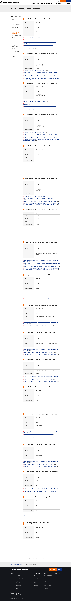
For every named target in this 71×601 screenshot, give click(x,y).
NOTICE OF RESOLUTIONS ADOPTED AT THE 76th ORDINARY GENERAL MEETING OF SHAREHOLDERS (41, 134)
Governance (45, 582)
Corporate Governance (19, 582)
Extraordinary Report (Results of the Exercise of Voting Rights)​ (34, 37)
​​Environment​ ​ (45, 579)
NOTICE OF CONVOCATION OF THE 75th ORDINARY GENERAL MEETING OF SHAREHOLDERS (40, 168)
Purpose (17, 576)
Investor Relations (16, 16)
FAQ (50, 1)
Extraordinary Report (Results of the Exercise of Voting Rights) (34, 70)
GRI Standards (46, 588)
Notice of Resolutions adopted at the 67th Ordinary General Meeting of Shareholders (38, 406)
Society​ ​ (45, 581)
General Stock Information (16, 35)
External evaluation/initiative (47, 585)
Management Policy (14, 27)
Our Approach (45, 576)
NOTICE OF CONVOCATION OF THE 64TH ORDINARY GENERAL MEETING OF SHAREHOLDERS (40, 491)
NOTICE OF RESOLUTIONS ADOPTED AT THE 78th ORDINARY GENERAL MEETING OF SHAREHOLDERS (41, 72)
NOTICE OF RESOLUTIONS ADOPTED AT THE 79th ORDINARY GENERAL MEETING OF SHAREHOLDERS (41, 39)
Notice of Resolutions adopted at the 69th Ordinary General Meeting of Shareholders (38, 352)
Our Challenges (35, 3)
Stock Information (14, 29)
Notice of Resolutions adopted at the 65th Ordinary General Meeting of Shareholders (38, 464)
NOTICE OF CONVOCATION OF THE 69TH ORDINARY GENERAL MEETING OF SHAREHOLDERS (40, 354)
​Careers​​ (68, 3)
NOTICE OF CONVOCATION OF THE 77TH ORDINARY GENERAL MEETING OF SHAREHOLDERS (40, 106)
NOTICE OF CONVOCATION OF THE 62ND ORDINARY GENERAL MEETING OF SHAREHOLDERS (40, 545)
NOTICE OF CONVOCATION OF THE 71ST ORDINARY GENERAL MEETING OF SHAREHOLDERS (40, 296)
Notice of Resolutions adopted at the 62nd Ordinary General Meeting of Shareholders (38, 543)
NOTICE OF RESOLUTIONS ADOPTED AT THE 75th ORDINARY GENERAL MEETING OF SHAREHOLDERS (41, 165)
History (17, 588)
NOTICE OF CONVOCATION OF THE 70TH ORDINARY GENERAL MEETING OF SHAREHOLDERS (40, 327)
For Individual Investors (15, 51)
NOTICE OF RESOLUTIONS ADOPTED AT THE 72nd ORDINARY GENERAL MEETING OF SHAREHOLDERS (42, 263)
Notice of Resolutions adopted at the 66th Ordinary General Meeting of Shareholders (38, 434)
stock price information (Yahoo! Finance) (16, 46)
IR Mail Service (13, 53)
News (64, 3)
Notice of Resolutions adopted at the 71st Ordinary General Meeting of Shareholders (38, 294)
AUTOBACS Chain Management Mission (21, 579)
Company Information (19, 585)
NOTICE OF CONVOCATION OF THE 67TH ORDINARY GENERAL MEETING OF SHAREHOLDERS (40, 408)
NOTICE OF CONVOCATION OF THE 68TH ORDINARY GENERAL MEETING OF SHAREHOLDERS (40, 381)
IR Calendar (13, 48)
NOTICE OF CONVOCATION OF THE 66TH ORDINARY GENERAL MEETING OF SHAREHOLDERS (40, 439)
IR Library (13, 22)
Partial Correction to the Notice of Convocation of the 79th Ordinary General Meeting (38, 45)
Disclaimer (13, 56)
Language (57, 1)
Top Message (18, 575)
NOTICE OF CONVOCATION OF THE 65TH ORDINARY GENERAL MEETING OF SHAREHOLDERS (40, 466)
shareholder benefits (16, 39)
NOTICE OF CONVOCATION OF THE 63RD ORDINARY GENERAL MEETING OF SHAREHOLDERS (40, 517)
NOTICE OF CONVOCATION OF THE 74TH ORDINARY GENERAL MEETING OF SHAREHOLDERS (40, 201)
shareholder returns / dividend (16, 42)
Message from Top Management (48, 575)
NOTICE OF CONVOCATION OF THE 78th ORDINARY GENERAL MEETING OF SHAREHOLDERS (40, 75)
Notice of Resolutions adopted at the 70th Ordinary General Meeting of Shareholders (38, 325)
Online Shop (53, 569)
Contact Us (53, 1)
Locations (59, 569)
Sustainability (58, 3)
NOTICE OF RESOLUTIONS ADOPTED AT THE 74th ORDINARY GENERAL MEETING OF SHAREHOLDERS (42, 198)
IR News (12, 19)
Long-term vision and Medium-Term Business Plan (23, 581)
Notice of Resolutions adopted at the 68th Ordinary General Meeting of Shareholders (38, 379)
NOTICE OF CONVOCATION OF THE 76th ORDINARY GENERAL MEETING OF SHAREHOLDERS (40, 137)
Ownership (14, 37)
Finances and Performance (16, 24)
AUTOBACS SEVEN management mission (22, 578)
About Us (43, 3)
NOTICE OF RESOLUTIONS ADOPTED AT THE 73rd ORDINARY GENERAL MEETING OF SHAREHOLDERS (42, 230)
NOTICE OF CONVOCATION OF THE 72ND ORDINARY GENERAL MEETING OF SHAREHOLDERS (40, 266)
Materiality (45, 578)
